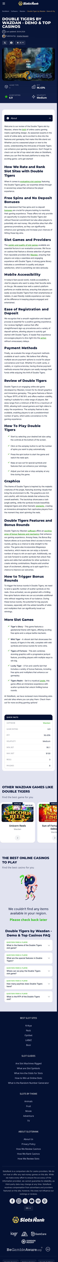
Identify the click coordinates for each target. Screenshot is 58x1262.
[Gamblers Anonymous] (24, 1234)
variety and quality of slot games (23, 245)
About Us (28, 1139)
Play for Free (28, 64)
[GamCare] (38, 1234)
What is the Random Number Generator (28, 1082)
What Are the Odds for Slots (28, 1073)
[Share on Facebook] (11, 43)
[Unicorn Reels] (17, 822)
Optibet (28, 1035)
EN (27, 1208)
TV (28, 1120)
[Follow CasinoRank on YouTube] (31, 1201)
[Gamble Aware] (24, 1249)
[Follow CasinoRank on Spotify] (38, 1201)
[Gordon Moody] (28, 1241)
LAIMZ (28, 1040)
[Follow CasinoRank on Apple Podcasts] (44, 1201)
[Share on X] (5, 43)
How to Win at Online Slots (28, 1078)
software (32, 531)
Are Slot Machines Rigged (29, 1063)
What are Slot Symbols (28, 1068)
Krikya (28, 1025)
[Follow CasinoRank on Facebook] (12, 1201)
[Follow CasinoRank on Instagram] (18, 1201)
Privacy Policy (28, 1144)
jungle (42, 680)
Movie (28, 1111)
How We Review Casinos (28, 1148)
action (43, 338)
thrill (24, 129)
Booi (28, 1045)
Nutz (28, 1030)
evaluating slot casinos (30, 181)
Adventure (28, 1115)
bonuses (8, 210)
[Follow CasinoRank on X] (25, 1201)
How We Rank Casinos (28, 1153)
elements (40, 506)
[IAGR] (14, 1234)
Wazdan (34, 255)
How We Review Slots (28, 1158)
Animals (28, 1101)
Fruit (28, 1106)
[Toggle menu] (3, 3)
